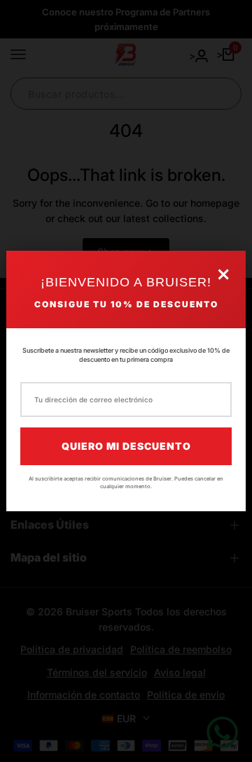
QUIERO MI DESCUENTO (126, 446)
